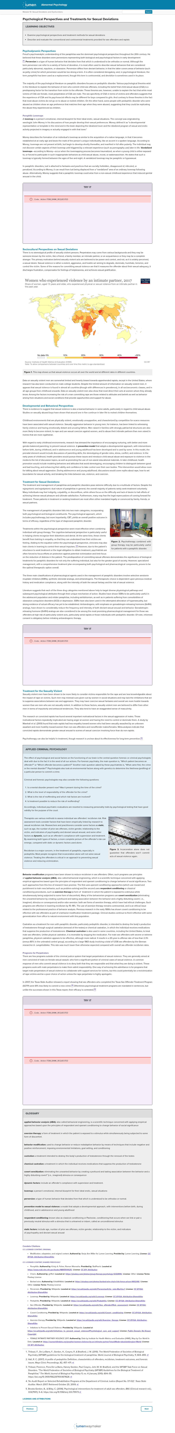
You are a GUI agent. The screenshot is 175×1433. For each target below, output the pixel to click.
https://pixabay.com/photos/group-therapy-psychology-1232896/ (93, 1274)
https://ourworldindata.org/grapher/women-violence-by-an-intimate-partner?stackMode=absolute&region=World (92, 1342)
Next (147, 1409)
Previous (29, 1409)
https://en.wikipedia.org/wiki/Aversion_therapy (97, 1320)
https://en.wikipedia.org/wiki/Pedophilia (89, 1301)
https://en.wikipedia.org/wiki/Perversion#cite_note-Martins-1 (98, 1289)
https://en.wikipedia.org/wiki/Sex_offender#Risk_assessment (100, 1305)
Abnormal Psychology (54, 4)
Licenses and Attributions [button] (37, 1399)
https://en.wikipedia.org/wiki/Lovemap (87, 1296)
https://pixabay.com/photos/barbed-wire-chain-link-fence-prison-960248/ (107, 1281)
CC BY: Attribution (89, 1270)
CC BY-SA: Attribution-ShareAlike (128, 1296)
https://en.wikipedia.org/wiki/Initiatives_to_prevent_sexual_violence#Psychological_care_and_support (73, 1331)
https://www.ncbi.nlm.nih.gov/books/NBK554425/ (50, 1270)
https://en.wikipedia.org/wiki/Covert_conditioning (101, 1313)
